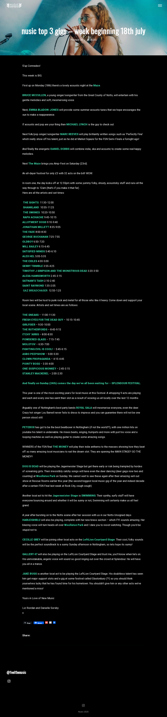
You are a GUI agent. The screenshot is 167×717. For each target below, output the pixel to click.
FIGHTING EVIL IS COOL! (37, 349)
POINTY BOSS (31, 363)
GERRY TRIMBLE (32, 266)
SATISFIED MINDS (33, 251)
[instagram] (9, 681)
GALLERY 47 (29, 554)
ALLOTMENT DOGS (34, 222)
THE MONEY (60, 446)
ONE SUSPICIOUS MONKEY (39, 368)
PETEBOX (28, 427)
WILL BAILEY (30, 246)
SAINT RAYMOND (33, 285)
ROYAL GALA (84, 407)
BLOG (93, 39)
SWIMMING (88, 495)
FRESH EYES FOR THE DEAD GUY (42, 319)
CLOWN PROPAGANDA (36, 358)
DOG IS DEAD (30, 466)
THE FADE (28, 231)
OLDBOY (27, 241)
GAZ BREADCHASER (35, 290)
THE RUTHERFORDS (34, 329)
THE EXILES (29, 261)
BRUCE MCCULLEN (34, 95)
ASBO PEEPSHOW (33, 354)
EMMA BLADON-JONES (44, 109)
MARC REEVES (69, 134)
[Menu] (160, 5)
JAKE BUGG (29, 573)
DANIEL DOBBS (59, 149)
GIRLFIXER (28, 324)
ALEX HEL (28, 256)
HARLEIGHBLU (31, 520)
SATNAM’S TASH (33, 280)
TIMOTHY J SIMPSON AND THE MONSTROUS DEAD (54, 270)
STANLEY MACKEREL (35, 373)
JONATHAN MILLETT (35, 227)
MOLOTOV (29, 344)
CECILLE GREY (31, 539)
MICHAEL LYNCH (76, 124)
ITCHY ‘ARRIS (30, 334)
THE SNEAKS (30, 314)
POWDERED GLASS (34, 339)
